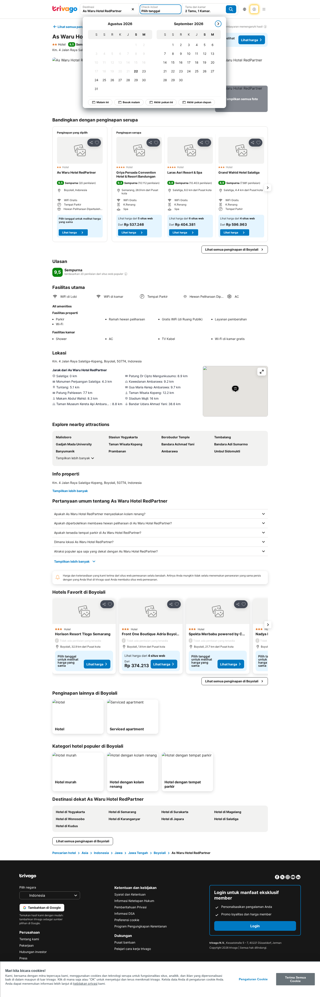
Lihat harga (249, 40)
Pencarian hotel (64, 853)
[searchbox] (109, 11)
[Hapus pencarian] (133, 9)
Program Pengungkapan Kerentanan (140, 926)
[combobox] (109, 9)
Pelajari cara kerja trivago (132, 949)
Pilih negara (27, 887)
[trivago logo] (64, 9)
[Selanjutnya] (218, 23)
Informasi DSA (124, 913)
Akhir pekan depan (199, 102)
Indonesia (101, 853)
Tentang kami (29, 939)
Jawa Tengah (138, 853)
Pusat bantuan (124, 942)
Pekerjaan (26, 945)
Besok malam (131, 102)
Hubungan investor (33, 952)
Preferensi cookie (126, 920)
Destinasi (88, 7)
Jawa (119, 853)
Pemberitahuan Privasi (130, 907)
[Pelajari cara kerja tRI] (126, 274)
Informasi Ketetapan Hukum (134, 901)
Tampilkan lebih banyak (73, 458)
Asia (85, 853)
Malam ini (103, 102)
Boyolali (160, 853)
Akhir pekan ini (163, 102)
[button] (109, 9)
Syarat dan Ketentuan (130, 894)
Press (23, 958)
